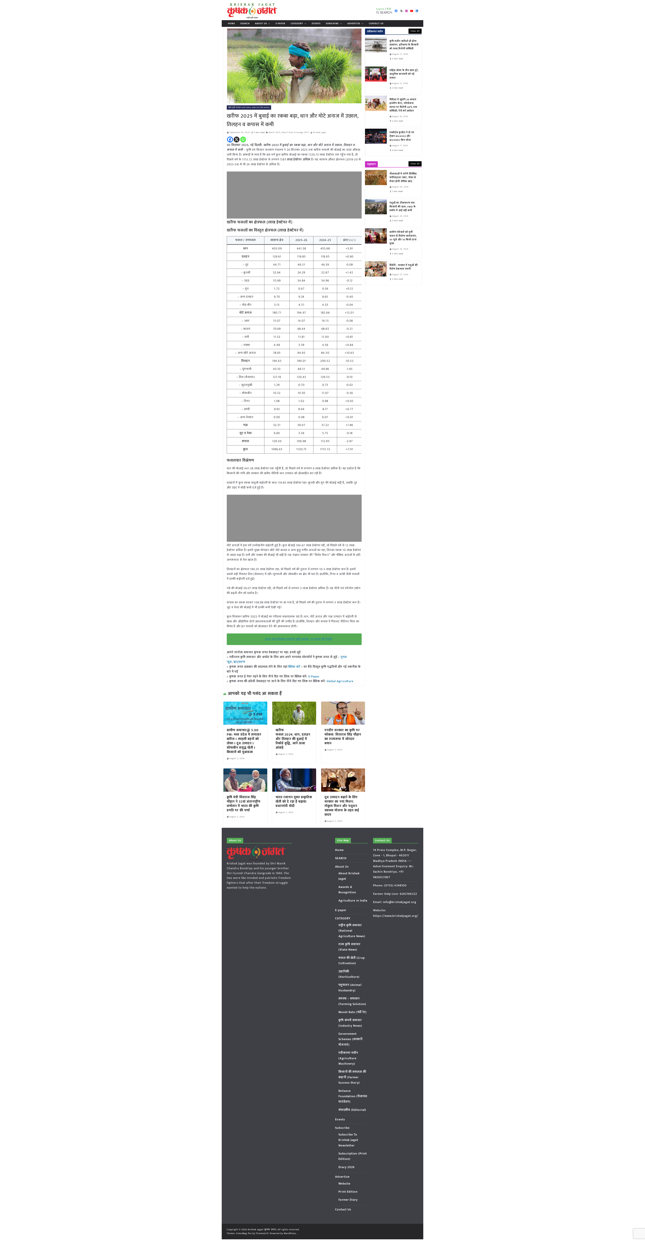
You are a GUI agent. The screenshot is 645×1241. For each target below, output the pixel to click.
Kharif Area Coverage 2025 (295, 132)
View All (415, 31)
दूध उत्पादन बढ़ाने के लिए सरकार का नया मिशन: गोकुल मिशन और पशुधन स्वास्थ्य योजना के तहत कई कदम (342, 806)
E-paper (280, 23)
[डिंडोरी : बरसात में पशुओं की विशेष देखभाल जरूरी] (376, 273)
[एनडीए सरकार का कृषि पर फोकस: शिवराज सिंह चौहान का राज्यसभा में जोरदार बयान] (343, 704)
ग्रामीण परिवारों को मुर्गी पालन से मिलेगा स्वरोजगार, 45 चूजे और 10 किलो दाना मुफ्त (403, 237)
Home (231, 23)
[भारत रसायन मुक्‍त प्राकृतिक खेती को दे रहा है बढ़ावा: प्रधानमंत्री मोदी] (294, 770)
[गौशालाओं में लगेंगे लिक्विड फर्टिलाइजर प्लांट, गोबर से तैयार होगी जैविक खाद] (376, 183)
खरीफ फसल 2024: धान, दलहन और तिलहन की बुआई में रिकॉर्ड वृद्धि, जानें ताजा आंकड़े (293, 739)
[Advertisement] (294, 195)
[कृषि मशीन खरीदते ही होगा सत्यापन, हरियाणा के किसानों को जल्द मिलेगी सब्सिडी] (376, 51)
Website (344, 1183)
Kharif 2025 (274, 132)
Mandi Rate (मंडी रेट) (352, 1012)
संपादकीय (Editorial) (352, 1109)
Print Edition (347, 1191)
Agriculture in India (352, 900)
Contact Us (376, 23)
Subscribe (332, 23)
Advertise (353, 23)
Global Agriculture (340, 681)
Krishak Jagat (319, 132)
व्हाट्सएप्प (239, 662)
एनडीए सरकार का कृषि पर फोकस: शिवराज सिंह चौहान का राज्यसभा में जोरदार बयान (343, 736)
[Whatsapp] (243, 139)
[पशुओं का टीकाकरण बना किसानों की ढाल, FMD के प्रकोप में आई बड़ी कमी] (376, 212)
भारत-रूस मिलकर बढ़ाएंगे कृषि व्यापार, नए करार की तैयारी (298, 639)
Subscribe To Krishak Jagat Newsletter (348, 1140)
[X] (237, 139)
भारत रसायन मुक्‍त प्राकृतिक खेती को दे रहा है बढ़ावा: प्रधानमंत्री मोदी (294, 801)
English (380, 9)
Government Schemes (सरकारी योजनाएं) (350, 1039)
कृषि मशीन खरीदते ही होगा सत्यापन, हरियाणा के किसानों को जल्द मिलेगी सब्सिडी (404, 45)
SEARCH (245, 23)
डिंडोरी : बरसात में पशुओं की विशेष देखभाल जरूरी (404, 267)
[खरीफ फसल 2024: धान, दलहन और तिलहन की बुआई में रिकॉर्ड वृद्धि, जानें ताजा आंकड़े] (294, 704)
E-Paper (314, 676)
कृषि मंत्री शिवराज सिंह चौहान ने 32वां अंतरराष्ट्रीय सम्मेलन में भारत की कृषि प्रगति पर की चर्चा (244, 803)
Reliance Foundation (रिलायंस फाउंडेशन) (352, 1096)
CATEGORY (297, 23)
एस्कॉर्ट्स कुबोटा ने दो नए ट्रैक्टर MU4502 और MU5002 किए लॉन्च (402, 136)
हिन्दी (389, 9)
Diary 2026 (346, 1167)
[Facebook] (230, 139)
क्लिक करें (294, 666)
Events (316, 23)
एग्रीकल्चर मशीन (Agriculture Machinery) (348, 1058)
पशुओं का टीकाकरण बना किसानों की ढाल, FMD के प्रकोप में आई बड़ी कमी (403, 206)
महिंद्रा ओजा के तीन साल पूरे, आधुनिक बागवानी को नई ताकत (404, 74)
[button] (268, 23)
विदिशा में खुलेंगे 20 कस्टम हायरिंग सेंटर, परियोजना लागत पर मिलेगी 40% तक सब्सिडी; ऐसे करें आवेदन (403, 105)
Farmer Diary (348, 1199)
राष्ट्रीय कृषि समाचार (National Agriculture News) (249, 107)
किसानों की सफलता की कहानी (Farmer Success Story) (352, 1077)
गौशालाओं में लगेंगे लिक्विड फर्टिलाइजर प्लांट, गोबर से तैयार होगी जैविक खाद (403, 177)
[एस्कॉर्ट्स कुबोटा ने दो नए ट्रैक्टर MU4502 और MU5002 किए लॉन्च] (376, 142)
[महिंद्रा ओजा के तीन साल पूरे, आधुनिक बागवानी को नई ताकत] (376, 80)
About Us (261, 23)
